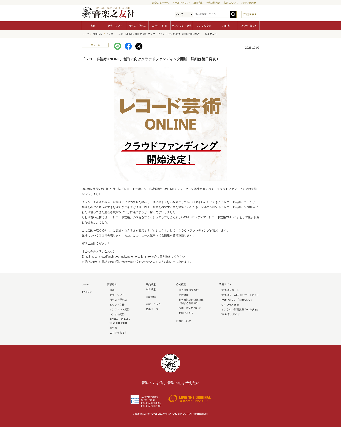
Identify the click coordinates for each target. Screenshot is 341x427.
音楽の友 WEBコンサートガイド (240, 294)
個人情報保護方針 (189, 289)
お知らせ (97, 34)
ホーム (85, 284)
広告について (230, 2)
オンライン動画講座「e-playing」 (240, 309)
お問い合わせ (248, 2)
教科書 (226, 25)
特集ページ (152, 309)
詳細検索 (248, 14)
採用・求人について (190, 308)
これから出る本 (248, 25)
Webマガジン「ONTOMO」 (237, 299)
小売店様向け (213, 2)
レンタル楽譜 (203, 25)
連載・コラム (153, 304)
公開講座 (198, 2)
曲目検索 (151, 289)
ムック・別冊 (159, 25)
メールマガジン (181, 2)
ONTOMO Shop (230, 304)
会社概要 (181, 284)
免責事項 (184, 294)
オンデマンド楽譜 (182, 25)
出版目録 (151, 296)
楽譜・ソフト (115, 25)
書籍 (92, 25)
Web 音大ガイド (230, 314)
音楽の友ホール (160, 2)
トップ (85, 34)
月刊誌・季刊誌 (137, 25)
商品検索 (151, 284)
